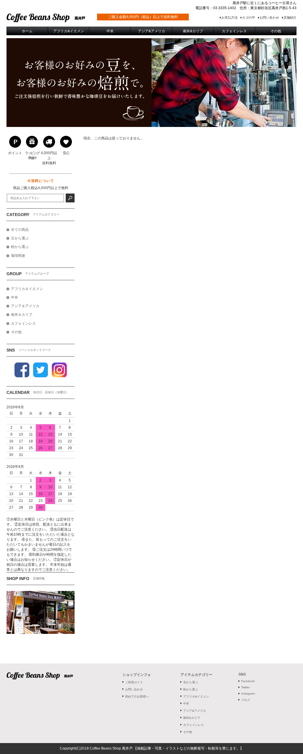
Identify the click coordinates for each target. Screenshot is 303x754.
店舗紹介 (289, 17)
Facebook (248, 681)
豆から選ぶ (190, 682)
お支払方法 (229, 17)
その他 (187, 732)
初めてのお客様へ (137, 696)
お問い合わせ (269, 17)
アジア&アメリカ (194, 710)
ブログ (245, 700)
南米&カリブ (191, 717)
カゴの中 (248, 17)
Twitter (245, 687)
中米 (186, 703)
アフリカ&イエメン (196, 696)
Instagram (248, 693)
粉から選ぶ (190, 689)
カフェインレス (193, 724)
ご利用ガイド (134, 682)
